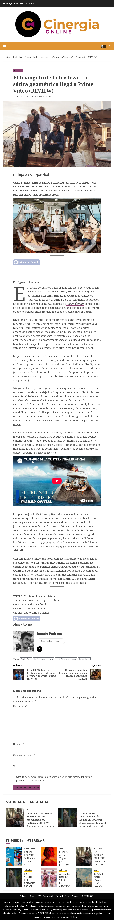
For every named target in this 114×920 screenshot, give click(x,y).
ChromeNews (58, 916)
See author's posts (50, 641)
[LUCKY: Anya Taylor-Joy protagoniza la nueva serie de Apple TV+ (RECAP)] (49, 856)
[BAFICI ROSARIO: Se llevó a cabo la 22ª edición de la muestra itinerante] (14, 856)
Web (15, 766)
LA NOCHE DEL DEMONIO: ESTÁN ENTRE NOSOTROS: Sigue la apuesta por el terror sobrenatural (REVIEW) (92, 821)
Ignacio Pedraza (22, 97)
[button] (4, 46)
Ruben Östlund (75, 303)
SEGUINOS (87, 896)
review (73, 659)
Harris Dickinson (78, 324)
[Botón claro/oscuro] (103, 46)
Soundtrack (48, 896)
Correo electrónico (24, 755)
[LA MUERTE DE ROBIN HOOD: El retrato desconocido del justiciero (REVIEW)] (15, 817)
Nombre (18, 744)
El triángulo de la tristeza (43, 659)
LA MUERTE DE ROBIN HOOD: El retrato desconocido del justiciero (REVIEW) (39, 818)
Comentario (20, 706)
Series (61, 848)
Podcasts (75, 896)
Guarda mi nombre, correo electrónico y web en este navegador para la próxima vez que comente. (54, 778)
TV (39, 896)
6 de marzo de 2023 (43, 97)
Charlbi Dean (22, 328)
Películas (18, 71)
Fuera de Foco (30, 848)
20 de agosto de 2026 (38, 826)
